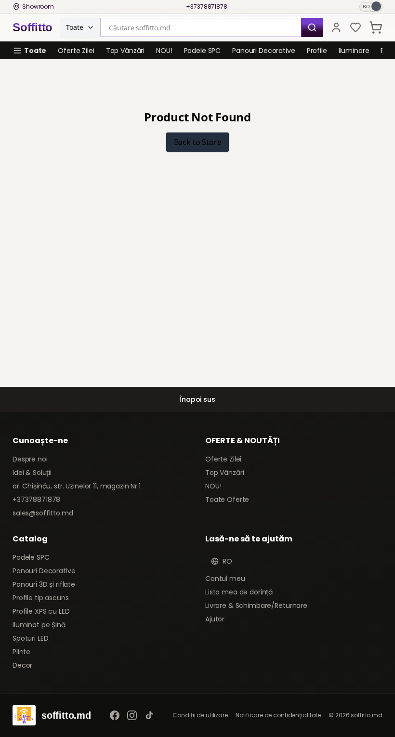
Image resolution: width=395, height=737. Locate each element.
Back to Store (198, 142)
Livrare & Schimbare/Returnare (256, 605)
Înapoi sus (197, 399)
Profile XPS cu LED (41, 611)
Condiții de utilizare (199, 715)
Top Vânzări (125, 50)
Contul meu (225, 578)
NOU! (164, 50)
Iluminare (354, 50)
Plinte (21, 652)
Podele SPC (202, 50)
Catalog (30, 538)
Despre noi (30, 459)
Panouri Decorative (263, 50)
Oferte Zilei (76, 50)
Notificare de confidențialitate (278, 715)
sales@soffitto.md (43, 513)
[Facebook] (114, 715)
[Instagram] (132, 715)
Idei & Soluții (32, 472)
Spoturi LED (30, 638)
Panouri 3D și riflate (44, 584)
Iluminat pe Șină (39, 625)
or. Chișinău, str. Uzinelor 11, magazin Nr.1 (77, 486)
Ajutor (214, 619)
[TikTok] (149, 715)
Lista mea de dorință (239, 592)
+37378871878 (206, 7)
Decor (22, 665)
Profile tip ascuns (40, 598)
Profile (317, 50)
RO (227, 561)
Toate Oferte (227, 499)
